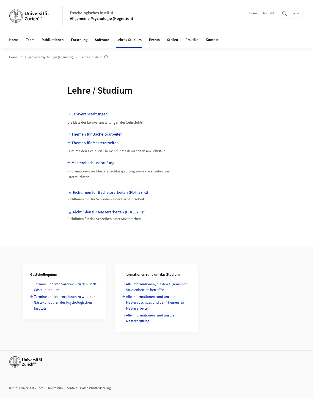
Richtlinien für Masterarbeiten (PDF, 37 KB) (109, 212)
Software (102, 39)
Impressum (56, 388)
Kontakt (268, 13)
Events (154, 39)
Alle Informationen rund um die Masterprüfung (150, 318)
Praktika (191, 39)
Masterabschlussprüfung (92, 163)
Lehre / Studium (94, 57)
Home (253, 13)
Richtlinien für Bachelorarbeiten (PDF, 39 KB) (111, 192)
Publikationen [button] (53, 39)
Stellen (172, 39)
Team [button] (30, 39)
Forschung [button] (79, 39)
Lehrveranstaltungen (89, 114)
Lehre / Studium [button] (129, 39)
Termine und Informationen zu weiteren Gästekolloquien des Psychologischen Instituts (65, 302)
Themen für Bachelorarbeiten (97, 134)
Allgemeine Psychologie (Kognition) (101, 19)
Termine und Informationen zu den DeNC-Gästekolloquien (66, 287)
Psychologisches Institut (91, 13)
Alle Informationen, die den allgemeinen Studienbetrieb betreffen (157, 287)
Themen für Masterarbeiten (95, 143)
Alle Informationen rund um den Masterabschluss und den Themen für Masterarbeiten (155, 302)
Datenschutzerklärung (95, 388)
